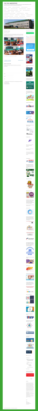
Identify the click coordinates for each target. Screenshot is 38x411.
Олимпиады (26, 13)
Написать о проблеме (30, 49)
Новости (5, 10)
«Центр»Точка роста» (17, 11)
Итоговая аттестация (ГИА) (24, 7)
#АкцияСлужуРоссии (21, 60)
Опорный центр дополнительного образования (9, 13)
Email (5, 76)
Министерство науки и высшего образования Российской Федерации (29, 145)
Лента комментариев (28, 403)
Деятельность (29, 8)
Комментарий (6, 66)
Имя (4, 73)
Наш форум (9, 7)
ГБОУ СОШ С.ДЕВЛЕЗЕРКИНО (10, 3)
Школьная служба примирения (16, 7)
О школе (21, 10)
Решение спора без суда (28, 396)
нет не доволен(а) (29, 364)
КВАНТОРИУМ (12, 11)
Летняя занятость (28, 16)
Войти (27, 401)
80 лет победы (16, 16)
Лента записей (27, 402)
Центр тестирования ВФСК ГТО (26, 10)
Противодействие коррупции (22, 8)
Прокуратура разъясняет (22, 16)
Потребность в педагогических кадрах (8, 16)
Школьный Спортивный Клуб (20, 13)
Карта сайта (5, 7)
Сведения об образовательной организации (13, 10)
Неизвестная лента (29, 355)
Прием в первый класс (6, 8)
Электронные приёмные (7, 11)
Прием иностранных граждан (14, 8)
